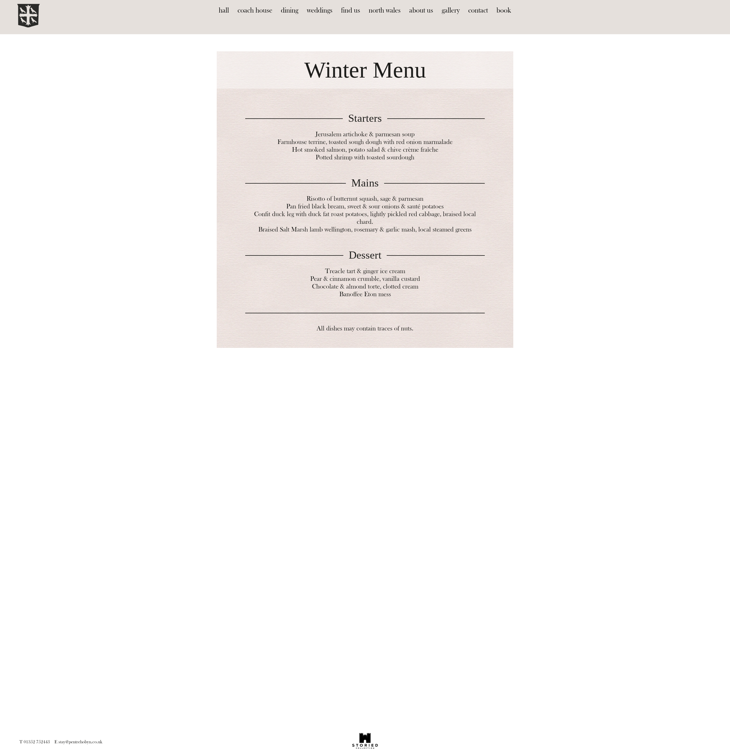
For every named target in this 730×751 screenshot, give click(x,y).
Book (503, 10)
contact (478, 10)
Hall (224, 10)
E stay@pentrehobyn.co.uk (78, 741)
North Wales (385, 10)
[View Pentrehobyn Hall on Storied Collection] (365, 741)
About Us (421, 10)
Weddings (319, 10)
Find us (350, 10)
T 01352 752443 (34, 741)
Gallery (451, 10)
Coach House (255, 10)
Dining (289, 10)
